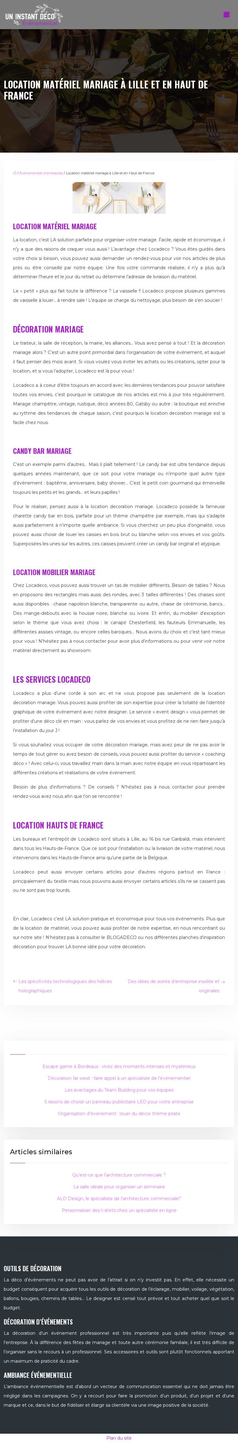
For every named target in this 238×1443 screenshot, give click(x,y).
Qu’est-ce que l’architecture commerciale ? (119, 1175)
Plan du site (119, 1438)
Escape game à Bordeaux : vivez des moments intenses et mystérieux (119, 1066)
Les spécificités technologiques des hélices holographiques (65, 986)
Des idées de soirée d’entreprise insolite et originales (173, 986)
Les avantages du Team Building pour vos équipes (119, 1090)
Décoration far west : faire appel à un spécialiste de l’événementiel (119, 1078)
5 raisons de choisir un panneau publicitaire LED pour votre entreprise (119, 1102)
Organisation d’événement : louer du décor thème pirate (119, 1113)
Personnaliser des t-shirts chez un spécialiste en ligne (119, 1210)
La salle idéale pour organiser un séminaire (119, 1187)
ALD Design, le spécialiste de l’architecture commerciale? (119, 1198)
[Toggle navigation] (226, 14)
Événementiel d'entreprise (41, 173)
